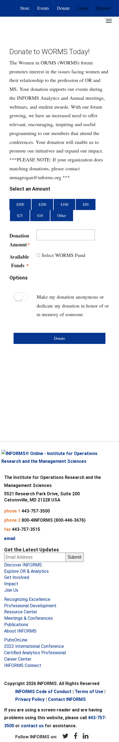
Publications (16, 624)
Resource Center (20, 611)
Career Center (17, 659)
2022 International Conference (34, 646)
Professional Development (30, 605)
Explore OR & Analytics (26, 571)
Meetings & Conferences (28, 618)
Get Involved (16, 577)
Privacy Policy (30, 699)
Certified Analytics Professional (35, 652)
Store (24, 8)
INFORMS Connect (22, 665)
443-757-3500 (36, 511)
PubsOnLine (15, 640)
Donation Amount (18, 240)
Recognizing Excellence (27, 599)
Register (103, 8)
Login (83, 8)
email (9, 538)
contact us (32, 725)
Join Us (11, 590)
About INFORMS (20, 631)
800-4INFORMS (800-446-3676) (54, 520)
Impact (11, 583)
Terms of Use (89, 691)
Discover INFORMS (23, 565)
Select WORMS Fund (62, 255)
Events (43, 8)
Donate (63, 8)
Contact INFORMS (67, 699)
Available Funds (18, 261)
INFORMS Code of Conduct (43, 691)
